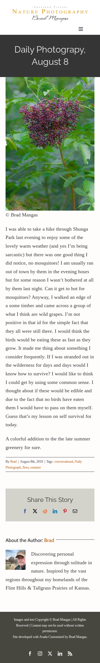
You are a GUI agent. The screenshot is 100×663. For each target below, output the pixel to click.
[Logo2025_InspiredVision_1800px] (50, 8)
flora (25, 467)
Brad (13, 462)
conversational (63, 462)
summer (35, 467)
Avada (43, 637)
